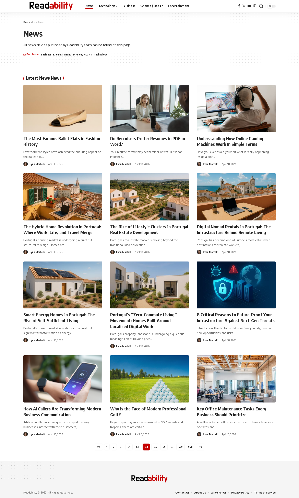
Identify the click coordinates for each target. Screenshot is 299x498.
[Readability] (51, 6)
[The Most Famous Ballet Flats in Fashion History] (62, 108)
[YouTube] (249, 6)
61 (129, 446)
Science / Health (82, 54)
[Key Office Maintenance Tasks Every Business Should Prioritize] (236, 379)
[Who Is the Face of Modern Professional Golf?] (149, 379)
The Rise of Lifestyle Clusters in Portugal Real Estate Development (149, 229)
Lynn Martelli (37, 164)
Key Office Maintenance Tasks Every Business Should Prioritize (231, 411)
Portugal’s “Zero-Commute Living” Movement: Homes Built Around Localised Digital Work (143, 320)
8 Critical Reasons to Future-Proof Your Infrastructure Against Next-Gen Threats (236, 317)
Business (46, 54)
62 (137, 446)
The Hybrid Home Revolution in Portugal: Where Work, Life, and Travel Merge (62, 229)
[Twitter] (244, 6)
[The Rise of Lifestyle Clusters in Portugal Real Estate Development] (149, 196)
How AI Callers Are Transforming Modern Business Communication (62, 411)
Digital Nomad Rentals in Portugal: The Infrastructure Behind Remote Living (234, 229)
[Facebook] (239, 6)
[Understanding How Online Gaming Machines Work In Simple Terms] (236, 108)
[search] (261, 6)
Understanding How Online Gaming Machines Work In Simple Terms (230, 141)
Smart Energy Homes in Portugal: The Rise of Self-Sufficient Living (59, 317)
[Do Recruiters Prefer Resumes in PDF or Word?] (149, 108)
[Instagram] (254, 6)
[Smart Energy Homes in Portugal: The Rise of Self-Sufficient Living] (62, 285)
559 (180, 446)
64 (155, 446)
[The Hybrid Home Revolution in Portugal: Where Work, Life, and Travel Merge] (62, 196)
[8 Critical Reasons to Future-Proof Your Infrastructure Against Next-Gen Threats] (236, 285)
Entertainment (62, 54)
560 (190, 446)
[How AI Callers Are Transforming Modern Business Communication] (62, 379)
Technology (100, 54)
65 (164, 446)
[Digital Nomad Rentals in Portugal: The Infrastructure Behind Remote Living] (236, 196)
